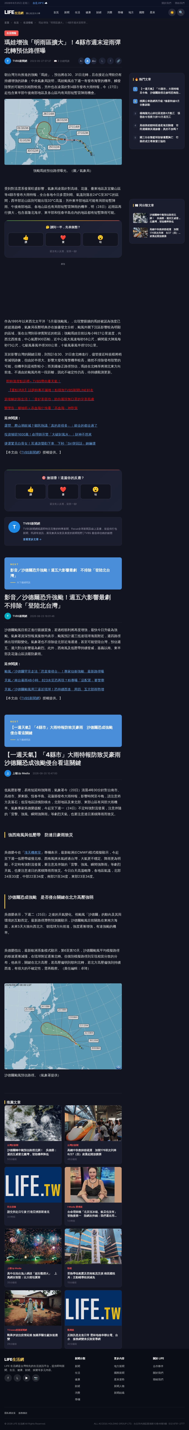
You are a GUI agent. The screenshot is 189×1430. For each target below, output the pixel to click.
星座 (152, 12)
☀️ (172, 12)
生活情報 (28, 22)
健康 (88, 12)
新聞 (66, 12)
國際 (141, 12)
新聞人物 (119, 1386)
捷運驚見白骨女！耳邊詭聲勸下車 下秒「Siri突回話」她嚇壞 (50, 443)
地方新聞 (119, 1366)
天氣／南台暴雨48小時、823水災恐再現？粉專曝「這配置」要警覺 (54, 680)
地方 (131, 12)
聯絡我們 (180, 3)
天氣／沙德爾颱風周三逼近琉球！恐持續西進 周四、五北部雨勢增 (54, 689)
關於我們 (166, 3)
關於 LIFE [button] (158, 1358)
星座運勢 (119, 1379)
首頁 (56, 12)
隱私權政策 (10, 1413)
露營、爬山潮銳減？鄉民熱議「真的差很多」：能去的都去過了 (50, 425)
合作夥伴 (158, 1366)
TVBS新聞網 (30, 452)
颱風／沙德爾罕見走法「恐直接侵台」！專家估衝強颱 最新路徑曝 (54, 671)
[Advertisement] (63, 292)
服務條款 (22, 1413)
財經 (99, 12)
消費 (109, 12)
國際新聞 (119, 1372)
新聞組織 (119, 1392)
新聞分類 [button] (80, 1358)
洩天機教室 (32, 852)
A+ (94, 61)
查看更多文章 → (32, 539)
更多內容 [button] (119, 1358)
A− (81, 61)
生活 (77, 12)
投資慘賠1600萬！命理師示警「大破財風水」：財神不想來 (48, 434)
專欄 (120, 12)
